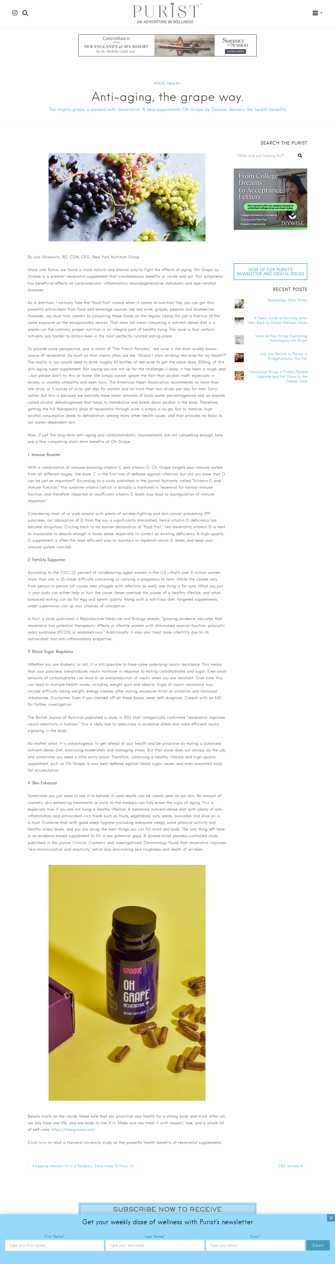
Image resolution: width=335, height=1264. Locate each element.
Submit (318, 1245)
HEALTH (173, 83)
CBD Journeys (289, 1166)
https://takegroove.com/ (73, 1129)
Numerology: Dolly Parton (287, 300)
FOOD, (160, 83)
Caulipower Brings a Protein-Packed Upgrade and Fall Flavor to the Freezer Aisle (278, 376)
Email (255, 1236)
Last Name (155, 1236)
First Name (54, 1236)
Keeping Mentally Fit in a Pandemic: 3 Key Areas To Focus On (84, 1166)
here (42, 1142)
